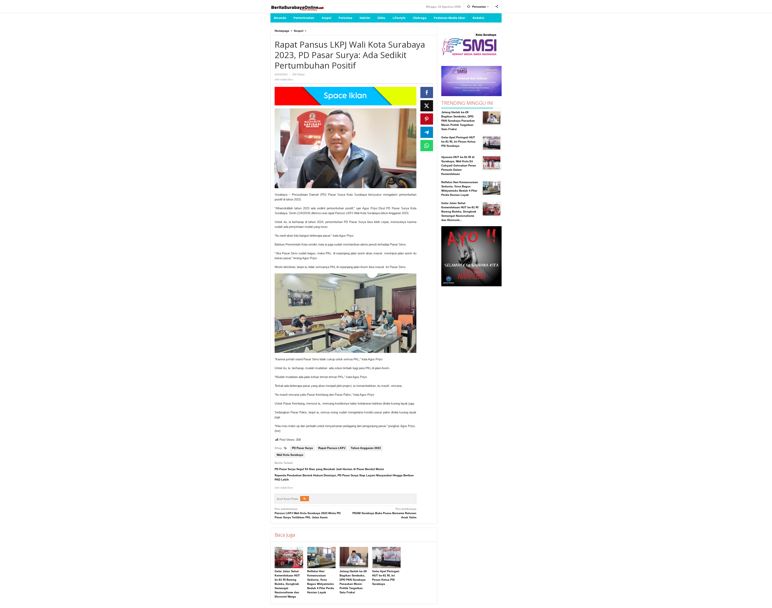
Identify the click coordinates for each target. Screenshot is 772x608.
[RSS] (304, 498)
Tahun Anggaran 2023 (366, 448)
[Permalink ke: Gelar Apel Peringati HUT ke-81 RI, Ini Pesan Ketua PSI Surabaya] (386, 557)
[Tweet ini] (426, 105)
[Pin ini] (426, 119)
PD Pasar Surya (302, 448)
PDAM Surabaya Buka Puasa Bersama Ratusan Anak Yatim (384, 513)
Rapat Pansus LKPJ (331, 448)
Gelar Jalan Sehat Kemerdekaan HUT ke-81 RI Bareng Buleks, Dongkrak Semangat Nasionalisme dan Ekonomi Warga (287, 584)
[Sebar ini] (426, 92)
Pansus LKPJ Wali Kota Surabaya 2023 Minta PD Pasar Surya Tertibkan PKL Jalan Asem (308, 513)
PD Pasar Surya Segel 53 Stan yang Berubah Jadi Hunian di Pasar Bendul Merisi (329, 469)
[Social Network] (497, 7)
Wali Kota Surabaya (290, 454)
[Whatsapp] (426, 145)
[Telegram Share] (426, 132)
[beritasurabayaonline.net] (297, 7)
